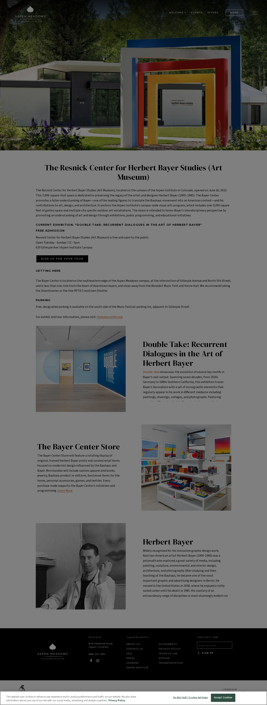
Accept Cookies (223, 697)
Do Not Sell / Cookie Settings (190, 697)
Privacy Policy (116, 700)
